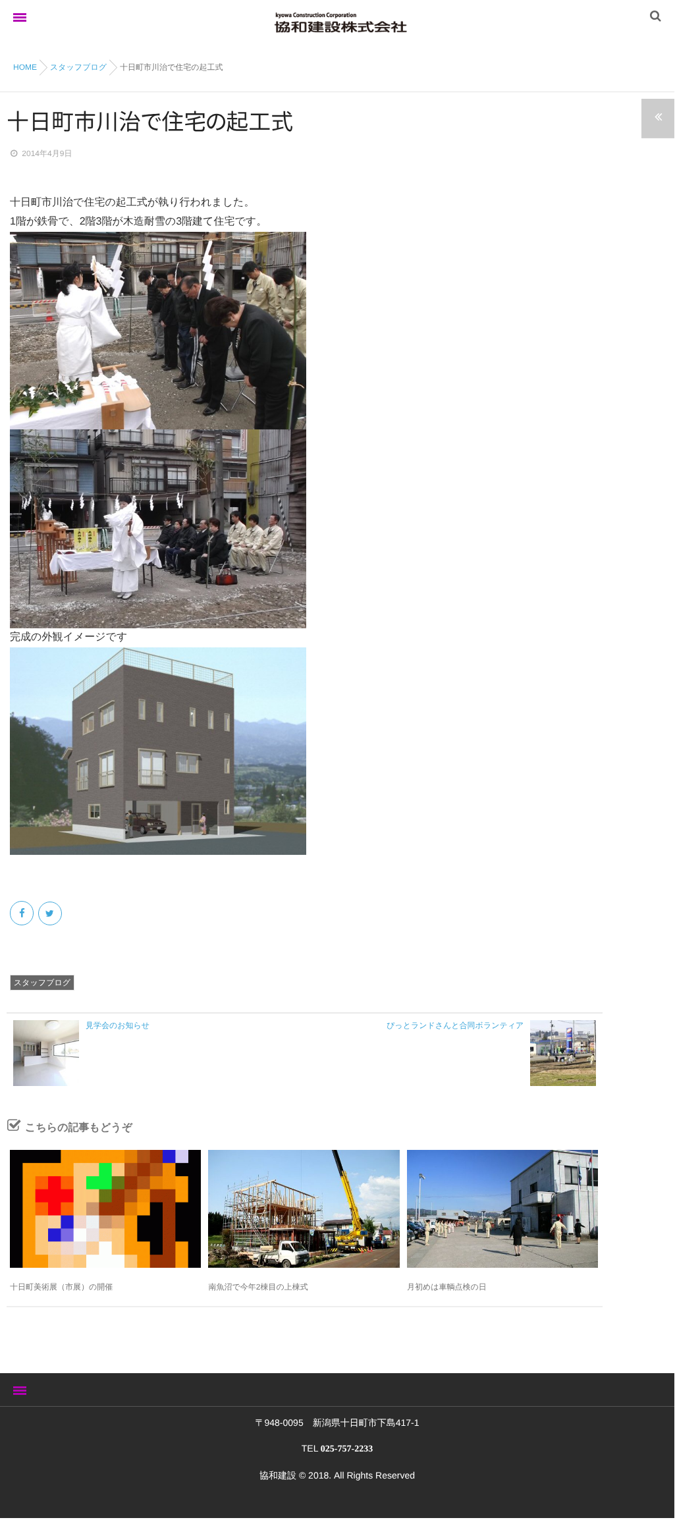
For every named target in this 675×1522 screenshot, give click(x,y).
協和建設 (277, 1475)
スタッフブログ (42, 982)
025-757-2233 (347, 1449)
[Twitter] (51, 913)
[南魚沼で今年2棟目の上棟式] (303, 1209)
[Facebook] (23, 913)
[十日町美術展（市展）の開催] (105, 1209)
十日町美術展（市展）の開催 (61, 1286)
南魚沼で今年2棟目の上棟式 (258, 1286)
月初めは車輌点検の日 (447, 1286)
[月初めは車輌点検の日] (502, 1209)
